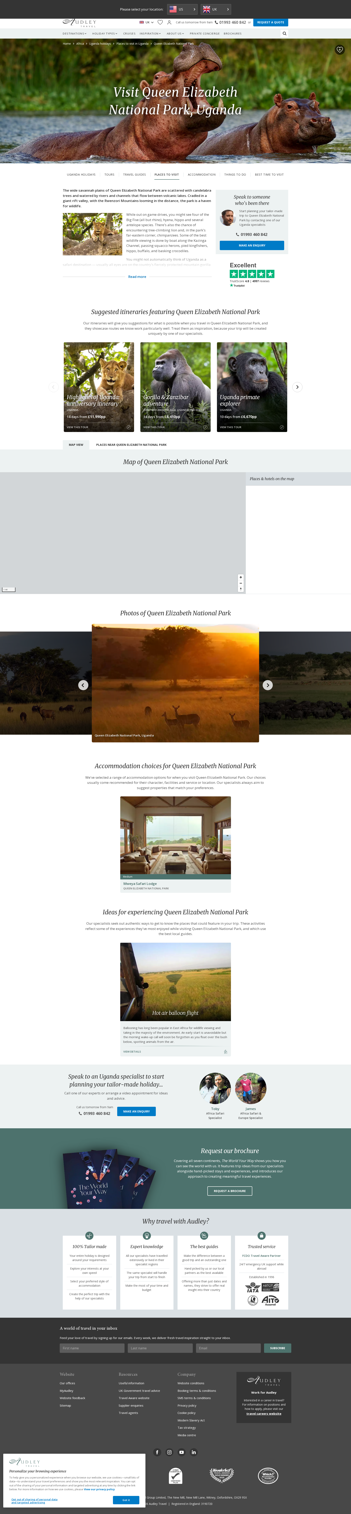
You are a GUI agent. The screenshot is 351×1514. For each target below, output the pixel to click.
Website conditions (191, 1383)
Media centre (187, 1435)
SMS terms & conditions (194, 1398)
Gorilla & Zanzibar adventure (165, 400)
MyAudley (66, 1391)
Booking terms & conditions (197, 1391)
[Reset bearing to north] (241, 589)
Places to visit (167, 174)
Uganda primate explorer (240, 400)
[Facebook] (157, 1452)
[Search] (284, 33)
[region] (123, 533)
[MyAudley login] (169, 22)
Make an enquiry (252, 245)
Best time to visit (269, 174)
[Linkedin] (194, 1452)
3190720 (206, 1504)
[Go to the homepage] (79, 22)
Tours (109, 174)
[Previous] (54, 387)
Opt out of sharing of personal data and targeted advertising (34, 1501)
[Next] (297, 387)
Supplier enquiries (131, 1405)
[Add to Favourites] (340, 50)
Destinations (73, 33)
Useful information (131, 1383)
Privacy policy (187, 1405)
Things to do (235, 174)
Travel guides (134, 174)
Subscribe (277, 1348)
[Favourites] (160, 22)
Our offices (67, 1383)
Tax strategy (187, 1427)
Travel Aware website (134, 1398)
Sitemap (65, 1405)
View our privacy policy (99, 1489)
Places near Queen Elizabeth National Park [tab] (131, 445)
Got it (126, 1500)
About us (174, 33)
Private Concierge (205, 33)
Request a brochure (230, 1191)
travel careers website (263, 1413)
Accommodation (202, 174)
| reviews (250, 281)
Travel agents (128, 1413)
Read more (137, 277)
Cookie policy (187, 1413)
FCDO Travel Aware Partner (261, 1256)
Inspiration (149, 33)
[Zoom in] (241, 577)
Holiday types (103, 33)
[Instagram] (169, 1452)
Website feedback (72, 1398)
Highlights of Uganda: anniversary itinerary (93, 400)
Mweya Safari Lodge (140, 883)
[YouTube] (182, 1452)
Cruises (129, 33)
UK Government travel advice (139, 1391)
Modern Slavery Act (191, 1420)
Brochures (233, 33)
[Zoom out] (241, 583)
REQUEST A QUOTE (270, 22)
